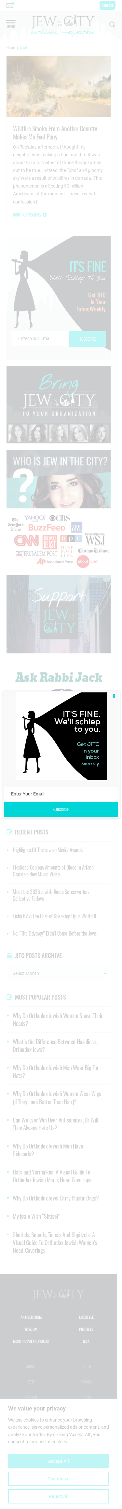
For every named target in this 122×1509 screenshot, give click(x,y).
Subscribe (61, 809)
